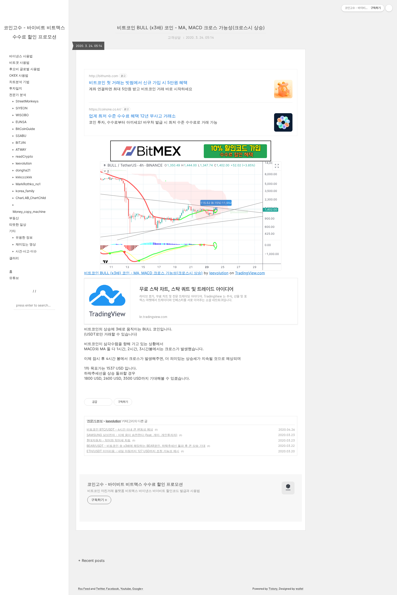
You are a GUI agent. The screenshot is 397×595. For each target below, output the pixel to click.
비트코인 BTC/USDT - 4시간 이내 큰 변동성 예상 (120, 429)
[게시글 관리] (107, 402)
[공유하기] (101, 402)
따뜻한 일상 (17, 224)
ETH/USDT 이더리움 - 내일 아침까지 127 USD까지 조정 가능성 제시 (133, 451)
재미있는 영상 (25, 244)
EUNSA (20, 122)
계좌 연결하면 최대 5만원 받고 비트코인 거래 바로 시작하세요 (140, 89)
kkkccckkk (23, 177)
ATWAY (20, 149)
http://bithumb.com (103, 76)
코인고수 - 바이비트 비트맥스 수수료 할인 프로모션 (135, 484)
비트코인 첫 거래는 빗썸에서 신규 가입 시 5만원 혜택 (138, 82)
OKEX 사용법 (18, 75)
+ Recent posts (91, 560)
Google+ (137, 588)
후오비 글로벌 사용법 (24, 69)
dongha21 (23, 170)
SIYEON (21, 108)
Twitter (100, 588)
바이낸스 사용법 (21, 56)
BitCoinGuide (25, 129)
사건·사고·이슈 (26, 251)
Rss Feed (84, 588)
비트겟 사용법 (19, 62)
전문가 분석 (17, 95)
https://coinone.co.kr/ (105, 109)
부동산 (14, 218)
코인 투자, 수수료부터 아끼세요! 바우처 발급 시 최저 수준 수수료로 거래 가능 (153, 122)
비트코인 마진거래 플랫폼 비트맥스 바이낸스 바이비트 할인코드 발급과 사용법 (143, 491)
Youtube (125, 588)
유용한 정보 (24, 237)
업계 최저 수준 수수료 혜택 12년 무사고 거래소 (132, 115)
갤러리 (14, 258)
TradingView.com (250, 273)
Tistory (273, 588)
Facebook (112, 588)
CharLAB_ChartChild (30, 198)
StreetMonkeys (26, 101)
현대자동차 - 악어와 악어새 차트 (108, 440)
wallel (299, 588)
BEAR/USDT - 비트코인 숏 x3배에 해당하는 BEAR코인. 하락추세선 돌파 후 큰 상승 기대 (146, 446)
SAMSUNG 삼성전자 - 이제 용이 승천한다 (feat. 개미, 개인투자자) (132, 435)
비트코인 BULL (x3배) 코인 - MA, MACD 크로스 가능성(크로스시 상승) (191, 27)
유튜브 (14, 278)
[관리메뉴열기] (389, 8)
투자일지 (15, 88)
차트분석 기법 (19, 82)
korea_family (24, 191)
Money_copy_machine (29, 212)
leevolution (23, 163)
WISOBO (22, 115)
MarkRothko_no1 (28, 184)
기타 (12, 231)
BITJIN (20, 142)
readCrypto (24, 156)
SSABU (20, 136)
